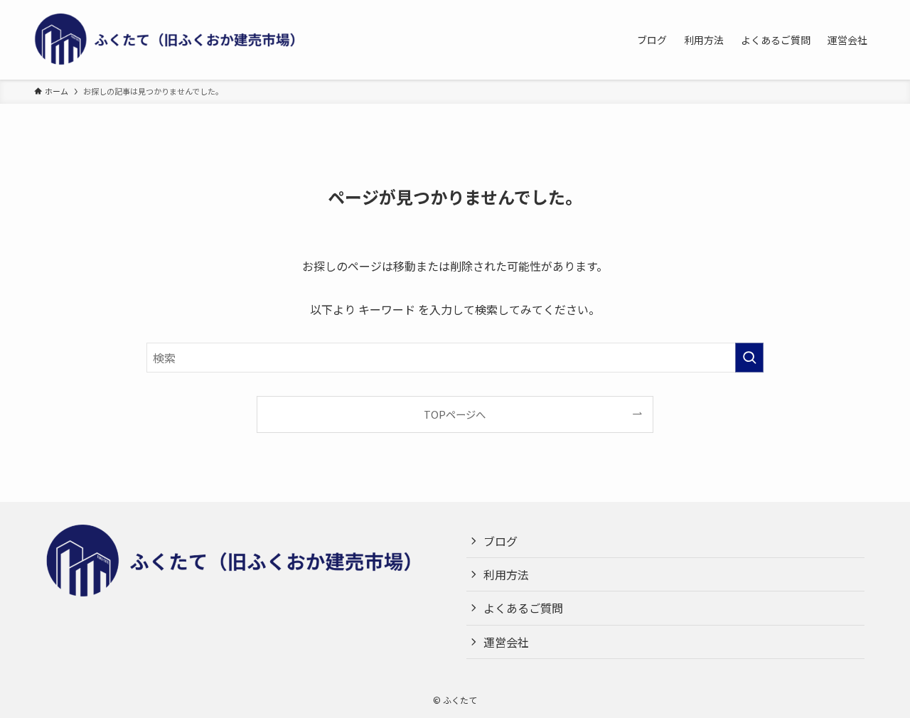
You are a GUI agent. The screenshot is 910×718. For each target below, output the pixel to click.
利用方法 (506, 574)
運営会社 (506, 641)
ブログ (500, 541)
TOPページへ (455, 414)
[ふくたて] (176, 39)
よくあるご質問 (523, 607)
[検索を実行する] (749, 358)
